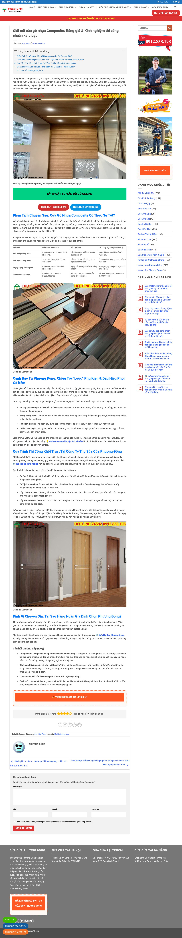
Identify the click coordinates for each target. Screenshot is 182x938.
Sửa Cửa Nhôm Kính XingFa (113, 7)
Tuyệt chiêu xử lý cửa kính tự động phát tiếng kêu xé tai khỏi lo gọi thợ (158, 345)
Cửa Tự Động (144, 203)
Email (55, 809)
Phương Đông (39, 43)
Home (32, 7)
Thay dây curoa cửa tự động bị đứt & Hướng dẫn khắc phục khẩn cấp (158, 311)
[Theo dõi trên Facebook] (171, 2)
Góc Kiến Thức (160, 7)
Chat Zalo (9, 920)
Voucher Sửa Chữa (155, 170)
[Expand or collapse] (123, 51)
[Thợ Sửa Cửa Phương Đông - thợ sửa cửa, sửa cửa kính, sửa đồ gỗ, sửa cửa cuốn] (13, 10)
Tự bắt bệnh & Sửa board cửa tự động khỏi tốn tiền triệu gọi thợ (157, 322)
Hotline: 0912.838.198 (15, 932)
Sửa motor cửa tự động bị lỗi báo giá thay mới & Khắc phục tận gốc (158, 288)
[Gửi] (169, 27)
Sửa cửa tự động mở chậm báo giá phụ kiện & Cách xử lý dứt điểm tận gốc (158, 300)
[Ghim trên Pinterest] (74, 725)
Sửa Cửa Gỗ (140, 7)
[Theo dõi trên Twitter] (176, 2)
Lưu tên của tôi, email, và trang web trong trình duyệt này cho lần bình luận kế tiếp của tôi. (54, 822)
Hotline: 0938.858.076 (15, 926)
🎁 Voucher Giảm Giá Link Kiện (69, 697)
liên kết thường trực (61, 734)
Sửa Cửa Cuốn (46, 7)
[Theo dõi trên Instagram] (173, 2)
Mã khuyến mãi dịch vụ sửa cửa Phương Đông (28, 903)
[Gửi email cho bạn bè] (70, 725)
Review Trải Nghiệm (147, 234)
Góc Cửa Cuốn (144, 208)
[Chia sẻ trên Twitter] (65, 725)
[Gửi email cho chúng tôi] (178, 2)
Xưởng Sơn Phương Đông (150, 270)
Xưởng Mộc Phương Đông (150, 265)
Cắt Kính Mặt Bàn (146, 193)
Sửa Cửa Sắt (86, 7)
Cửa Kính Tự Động (146, 198)
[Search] (175, 7)
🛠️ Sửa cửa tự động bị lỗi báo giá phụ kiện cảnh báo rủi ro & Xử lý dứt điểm (157, 378)
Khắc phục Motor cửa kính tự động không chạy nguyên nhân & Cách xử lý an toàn (158, 356)
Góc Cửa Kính (144, 214)
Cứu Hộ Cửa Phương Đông (111, 635)
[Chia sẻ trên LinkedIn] (79, 725)
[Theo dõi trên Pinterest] (31, 921)
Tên (15, 809)
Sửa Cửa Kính (66, 7)
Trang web (95, 809)
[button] (163, 2)
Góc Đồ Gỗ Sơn (145, 224)
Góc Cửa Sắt (144, 219)
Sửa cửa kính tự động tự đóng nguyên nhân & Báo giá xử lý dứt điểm (158, 390)
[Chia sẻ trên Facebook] (60, 725)
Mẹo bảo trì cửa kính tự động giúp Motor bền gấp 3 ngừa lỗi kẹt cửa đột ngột (158, 367)
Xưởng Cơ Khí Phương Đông (151, 260)
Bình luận (17, 786)
